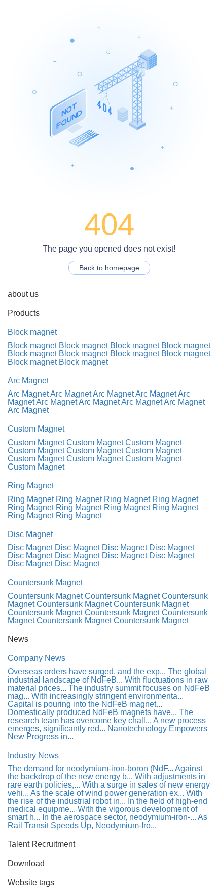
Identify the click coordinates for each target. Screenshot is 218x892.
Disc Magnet (30, 534)
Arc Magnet (28, 380)
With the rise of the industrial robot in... (105, 797)
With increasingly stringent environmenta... (107, 696)
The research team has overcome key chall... (100, 716)
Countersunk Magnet (45, 582)
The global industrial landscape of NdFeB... (107, 675)
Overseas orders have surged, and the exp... (87, 671)
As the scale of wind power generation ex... (107, 793)
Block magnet (32, 332)
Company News (36, 658)
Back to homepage (109, 268)
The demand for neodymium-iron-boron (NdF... (90, 768)
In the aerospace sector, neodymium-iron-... (119, 817)
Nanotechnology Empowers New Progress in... (107, 732)
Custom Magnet (36, 428)
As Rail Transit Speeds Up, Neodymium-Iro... (107, 821)
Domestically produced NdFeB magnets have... (92, 712)
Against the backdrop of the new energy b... (105, 772)
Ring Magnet (31, 485)
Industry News (33, 755)
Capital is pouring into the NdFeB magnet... (85, 704)
